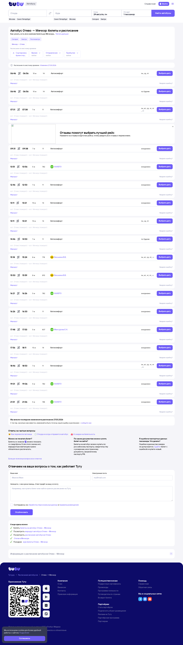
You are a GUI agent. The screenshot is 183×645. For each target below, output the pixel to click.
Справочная (150, 4)
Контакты (62, 590)
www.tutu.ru (50, 630)
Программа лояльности (108, 590)
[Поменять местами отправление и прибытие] (50, 13)
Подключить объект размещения (112, 611)
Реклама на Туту (105, 614)
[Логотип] (16, 4)
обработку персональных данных (43, 505)
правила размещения (69, 505)
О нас (60, 584)
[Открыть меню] (173, 3)
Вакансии (62, 587)
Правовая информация (68, 594)
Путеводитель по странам (109, 594)
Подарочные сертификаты (109, 584)
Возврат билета (105, 597)
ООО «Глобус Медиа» (51, 627)
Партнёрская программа (108, 618)
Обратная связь (145, 587)
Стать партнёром (105, 607)
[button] (46, 588)
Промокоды (103, 587)
